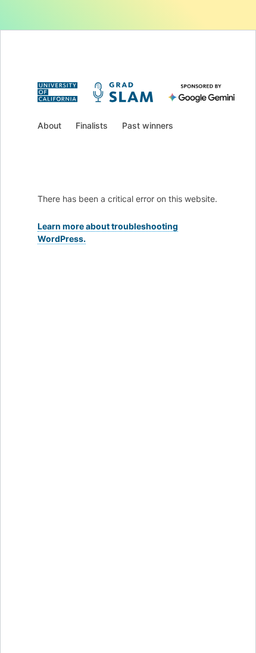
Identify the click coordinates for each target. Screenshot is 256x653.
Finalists (92, 125)
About (49, 125)
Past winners (147, 125)
